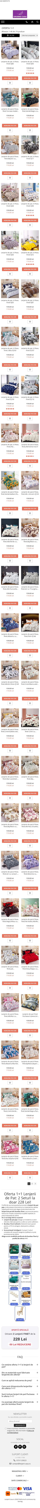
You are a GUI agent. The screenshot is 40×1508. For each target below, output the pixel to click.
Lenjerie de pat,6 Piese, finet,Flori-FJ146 (30, 635)
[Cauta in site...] (37, 22)
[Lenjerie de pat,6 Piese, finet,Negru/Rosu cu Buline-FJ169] (10, 907)
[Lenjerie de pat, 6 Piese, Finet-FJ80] (10, 50)
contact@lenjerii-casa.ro (21, 1464)
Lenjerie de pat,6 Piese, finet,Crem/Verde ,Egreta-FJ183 (10, 1110)
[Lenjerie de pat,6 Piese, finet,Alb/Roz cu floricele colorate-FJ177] (10, 1002)
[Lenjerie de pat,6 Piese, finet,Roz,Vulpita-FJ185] (10, 1144)
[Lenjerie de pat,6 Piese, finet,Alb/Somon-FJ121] (30, 433)
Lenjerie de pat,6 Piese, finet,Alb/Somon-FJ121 (30, 445)
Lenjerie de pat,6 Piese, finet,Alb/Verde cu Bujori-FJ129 (10, 540)
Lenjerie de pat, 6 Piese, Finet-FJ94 (30, 63)
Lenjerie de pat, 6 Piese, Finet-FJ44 (10, 254)
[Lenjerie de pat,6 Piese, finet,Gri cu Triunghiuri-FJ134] (30, 575)
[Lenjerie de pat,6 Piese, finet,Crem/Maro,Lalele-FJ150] (30, 670)
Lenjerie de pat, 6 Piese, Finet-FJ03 (10, 301)
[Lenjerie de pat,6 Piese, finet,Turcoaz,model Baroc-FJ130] (10, 97)
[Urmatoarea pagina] (35, 1183)
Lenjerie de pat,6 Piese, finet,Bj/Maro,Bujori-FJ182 (30, 1062)
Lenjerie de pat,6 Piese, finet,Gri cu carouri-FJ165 (10, 873)
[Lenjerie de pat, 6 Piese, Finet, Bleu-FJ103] (10, 336)
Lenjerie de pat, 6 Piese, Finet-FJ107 (30, 349)
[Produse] (3, 22)
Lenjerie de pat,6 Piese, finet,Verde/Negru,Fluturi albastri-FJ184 (30, 1110)
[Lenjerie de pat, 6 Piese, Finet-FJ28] (10, 192)
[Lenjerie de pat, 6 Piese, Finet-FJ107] (30, 336)
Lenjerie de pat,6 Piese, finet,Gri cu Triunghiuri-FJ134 (30, 588)
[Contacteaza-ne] (26, 22)
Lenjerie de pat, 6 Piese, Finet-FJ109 (10, 398)
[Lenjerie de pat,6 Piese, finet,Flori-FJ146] (30, 622)
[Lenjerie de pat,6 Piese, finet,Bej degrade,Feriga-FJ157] (30, 765)
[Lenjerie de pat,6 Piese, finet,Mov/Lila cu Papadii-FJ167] (30, 860)
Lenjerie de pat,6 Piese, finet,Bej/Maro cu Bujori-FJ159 (10, 825)
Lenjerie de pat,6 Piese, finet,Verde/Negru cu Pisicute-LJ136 (30, 110)
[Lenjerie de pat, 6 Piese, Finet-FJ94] (30, 50)
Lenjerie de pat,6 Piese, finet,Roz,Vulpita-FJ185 (10, 1157)
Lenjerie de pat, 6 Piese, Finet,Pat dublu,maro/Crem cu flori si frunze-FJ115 (10, 445)
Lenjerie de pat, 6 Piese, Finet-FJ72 (30, 254)
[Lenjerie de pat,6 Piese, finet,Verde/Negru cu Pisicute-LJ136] (30, 97)
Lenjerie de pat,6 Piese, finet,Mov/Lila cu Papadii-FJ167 (30, 873)
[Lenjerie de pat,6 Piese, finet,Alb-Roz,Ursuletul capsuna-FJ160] (30, 812)
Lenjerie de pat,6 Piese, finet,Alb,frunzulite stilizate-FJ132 (10, 588)
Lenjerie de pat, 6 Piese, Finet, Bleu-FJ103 (10, 349)
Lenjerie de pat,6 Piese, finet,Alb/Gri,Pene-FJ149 (10, 683)
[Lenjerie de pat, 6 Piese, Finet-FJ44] (10, 240)
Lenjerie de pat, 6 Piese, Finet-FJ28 (10, 205)
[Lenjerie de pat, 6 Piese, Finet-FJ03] (10, 288)
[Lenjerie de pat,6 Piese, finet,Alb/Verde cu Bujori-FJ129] (10, 528)
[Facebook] (16, 1447)
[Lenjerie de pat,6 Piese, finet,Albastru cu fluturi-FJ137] (10, 622)
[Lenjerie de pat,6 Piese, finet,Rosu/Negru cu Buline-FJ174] (30, 955)
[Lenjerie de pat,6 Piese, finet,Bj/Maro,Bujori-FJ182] (30, 1050)
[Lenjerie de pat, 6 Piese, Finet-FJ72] (30, 240)
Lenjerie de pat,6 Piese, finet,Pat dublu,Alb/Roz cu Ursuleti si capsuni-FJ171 (30, 920)
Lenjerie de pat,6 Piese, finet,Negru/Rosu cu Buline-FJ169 (10, 920)
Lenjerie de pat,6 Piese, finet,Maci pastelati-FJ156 (10, 778)
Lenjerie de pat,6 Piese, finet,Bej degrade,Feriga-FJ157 (30, 778)
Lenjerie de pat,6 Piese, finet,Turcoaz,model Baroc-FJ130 (10, 110)
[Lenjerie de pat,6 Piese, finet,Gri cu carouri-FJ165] (10, 860)
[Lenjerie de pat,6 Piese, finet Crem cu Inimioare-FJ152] (30, 717)
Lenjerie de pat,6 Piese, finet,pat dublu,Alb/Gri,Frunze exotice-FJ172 (10, 968)
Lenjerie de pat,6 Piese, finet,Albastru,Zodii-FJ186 (30, 1157)
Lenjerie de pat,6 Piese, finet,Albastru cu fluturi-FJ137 (10, 635)
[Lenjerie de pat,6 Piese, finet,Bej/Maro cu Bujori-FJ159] (10, 812)
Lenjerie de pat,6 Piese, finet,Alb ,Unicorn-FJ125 (30, 493)
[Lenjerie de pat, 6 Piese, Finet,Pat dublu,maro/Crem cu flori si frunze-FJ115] (10, 433)
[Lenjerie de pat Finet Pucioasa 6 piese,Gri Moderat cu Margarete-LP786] (30, 1002)
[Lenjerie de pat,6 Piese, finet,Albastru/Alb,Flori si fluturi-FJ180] (10, 1050)
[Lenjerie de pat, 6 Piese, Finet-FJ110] (30, 385)
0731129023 (21, 1460)
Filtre (11, 35)
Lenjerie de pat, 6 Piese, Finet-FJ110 (30, 398)
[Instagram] (24, 1447)
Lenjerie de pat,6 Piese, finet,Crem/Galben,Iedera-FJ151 (10, 730)
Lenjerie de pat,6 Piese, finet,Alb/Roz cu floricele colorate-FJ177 (10, 1015)
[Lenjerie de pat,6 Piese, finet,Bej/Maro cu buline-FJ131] (30, 527)
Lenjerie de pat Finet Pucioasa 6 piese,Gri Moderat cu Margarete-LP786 (30, 1015)
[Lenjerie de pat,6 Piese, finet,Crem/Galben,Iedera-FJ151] (10, 717)
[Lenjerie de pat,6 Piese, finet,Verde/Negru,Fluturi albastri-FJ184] (30, 1097)
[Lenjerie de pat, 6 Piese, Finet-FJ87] (30, 288)
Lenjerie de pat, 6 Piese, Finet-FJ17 (30, 157)
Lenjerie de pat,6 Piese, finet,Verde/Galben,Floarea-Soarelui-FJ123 (10, 493)
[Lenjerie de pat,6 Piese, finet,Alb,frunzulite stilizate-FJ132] (10, 575)
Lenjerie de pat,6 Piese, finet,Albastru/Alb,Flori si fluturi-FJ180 (10, 1062)
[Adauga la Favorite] (10, 83)
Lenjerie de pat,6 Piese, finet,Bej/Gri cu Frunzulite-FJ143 (10, 157)
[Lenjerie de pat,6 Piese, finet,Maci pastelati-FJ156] (10, 765)
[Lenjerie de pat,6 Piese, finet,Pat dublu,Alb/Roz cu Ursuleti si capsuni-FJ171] (30, 907)
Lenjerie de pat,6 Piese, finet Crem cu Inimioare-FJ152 (30, 730)
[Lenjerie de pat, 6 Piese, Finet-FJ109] (10, 385)
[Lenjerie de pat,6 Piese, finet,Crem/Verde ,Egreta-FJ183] (10, 1097)
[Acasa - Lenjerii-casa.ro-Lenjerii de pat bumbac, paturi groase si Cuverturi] (20, 14)
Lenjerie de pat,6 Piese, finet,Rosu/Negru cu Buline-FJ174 (30, 968)
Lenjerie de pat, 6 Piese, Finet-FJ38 (30, 205)
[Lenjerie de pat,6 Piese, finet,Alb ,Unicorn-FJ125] (30, 480)
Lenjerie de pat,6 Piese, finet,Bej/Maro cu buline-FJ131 (30, 540)
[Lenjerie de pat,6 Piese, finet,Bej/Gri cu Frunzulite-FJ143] (10, 144)
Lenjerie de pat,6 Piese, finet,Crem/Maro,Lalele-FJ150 (30, 683)
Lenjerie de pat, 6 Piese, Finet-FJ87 (30, 301)
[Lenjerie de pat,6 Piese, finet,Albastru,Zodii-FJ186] (30, 1144)
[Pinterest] (20, 1447)
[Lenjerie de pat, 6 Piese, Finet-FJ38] (30, 192)
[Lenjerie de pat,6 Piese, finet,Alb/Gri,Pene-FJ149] (10, 670)
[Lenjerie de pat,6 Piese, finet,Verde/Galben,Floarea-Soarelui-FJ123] (10, 480)
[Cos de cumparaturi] (32, 22)
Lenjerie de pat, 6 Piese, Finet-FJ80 (10, 63)
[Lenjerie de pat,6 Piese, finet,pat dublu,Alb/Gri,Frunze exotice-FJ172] (10, 955)
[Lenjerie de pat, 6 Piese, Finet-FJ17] (30, 144)
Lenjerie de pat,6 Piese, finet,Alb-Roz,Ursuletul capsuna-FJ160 (30, 825)
